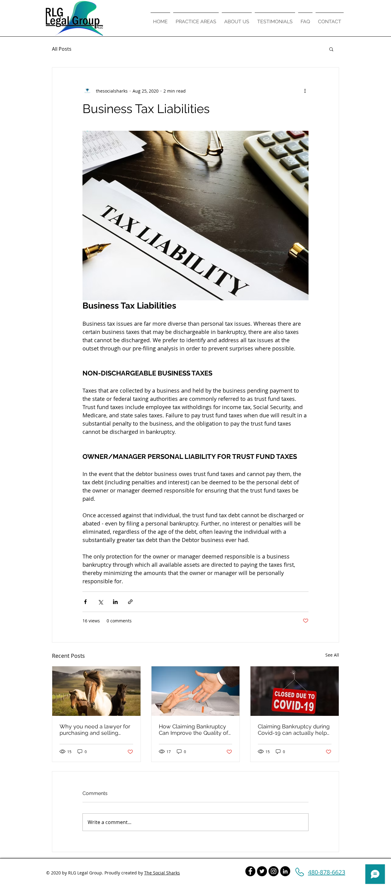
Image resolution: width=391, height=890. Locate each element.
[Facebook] (250, 871)
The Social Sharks (162, 873)
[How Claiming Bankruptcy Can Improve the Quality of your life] (196, 691)
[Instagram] (274, 871)
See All (332, 655)
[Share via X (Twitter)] (100, 602)
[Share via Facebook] (85, 602)
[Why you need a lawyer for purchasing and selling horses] (96, 691)
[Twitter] (262, 871)
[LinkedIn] (285, 871)
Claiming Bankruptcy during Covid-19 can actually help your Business (294, 729)
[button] (331, 48)
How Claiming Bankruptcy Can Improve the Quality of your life (193, 729)
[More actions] (305, 90)
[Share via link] (130, 602)
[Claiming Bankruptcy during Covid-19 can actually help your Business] (294, 691)
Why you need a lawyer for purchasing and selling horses (95, 729)
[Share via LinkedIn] (115, 602)
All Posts (61, 49)
